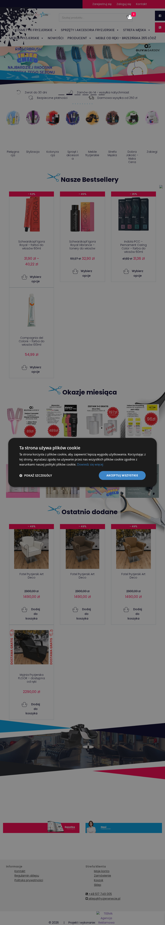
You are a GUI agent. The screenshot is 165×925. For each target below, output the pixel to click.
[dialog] (82, 462)
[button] (35, 475)
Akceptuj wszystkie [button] (122, 475)
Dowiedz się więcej (90, 464)
